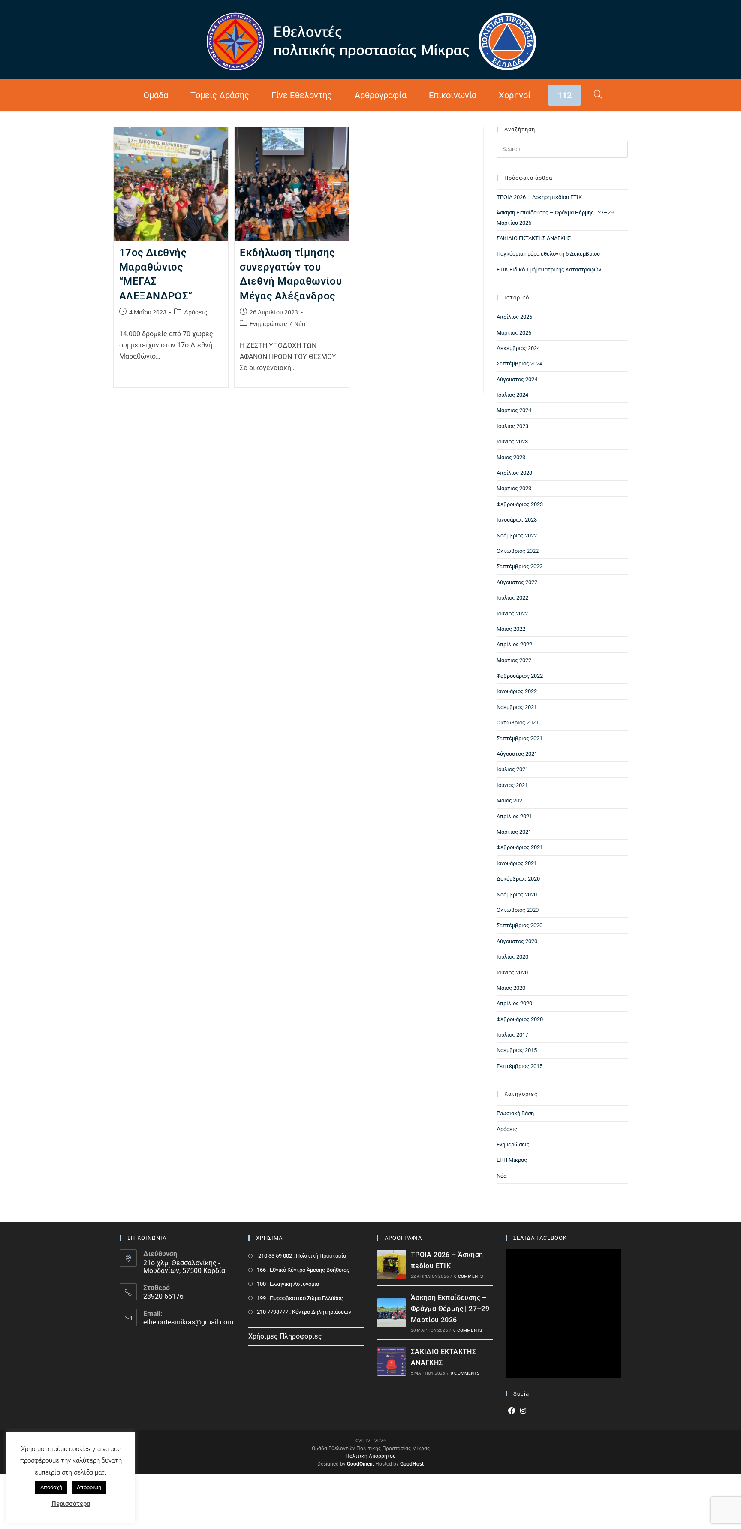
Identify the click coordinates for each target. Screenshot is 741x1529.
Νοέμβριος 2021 (517, 707)
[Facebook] (511, 1411)
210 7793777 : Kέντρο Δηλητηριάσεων (304, 1312)
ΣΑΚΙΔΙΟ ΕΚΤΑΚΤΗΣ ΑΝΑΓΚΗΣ (534, 238)
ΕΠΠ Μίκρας (512, 1160)
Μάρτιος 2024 (514, 410)
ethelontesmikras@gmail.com (188, 1322)
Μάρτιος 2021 (514, 832)
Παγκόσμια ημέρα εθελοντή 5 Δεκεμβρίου (548, 253)
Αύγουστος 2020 (517, 941)
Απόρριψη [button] (89, 1487)
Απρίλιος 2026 (514, 317)
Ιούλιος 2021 (512, 769)
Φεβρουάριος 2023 (520, 504)
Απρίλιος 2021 (514, 816)
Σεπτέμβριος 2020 (519, 925)
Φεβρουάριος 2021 (520, 847)
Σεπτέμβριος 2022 (519, 566)
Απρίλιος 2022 (514, 644)
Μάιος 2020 (511, 988)
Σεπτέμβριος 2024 (519, 363)
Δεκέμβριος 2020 (518, 878)
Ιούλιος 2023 (512, 426)
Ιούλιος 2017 (512, 1034)
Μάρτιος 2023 (514, 488)
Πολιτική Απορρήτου (371, 1456)
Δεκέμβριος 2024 (518, 348)
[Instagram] (523, 1411)
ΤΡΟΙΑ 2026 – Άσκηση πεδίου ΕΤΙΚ (539, 197)
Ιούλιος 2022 (512, 597)
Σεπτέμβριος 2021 (519, 738)
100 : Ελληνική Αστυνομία (288, 1284)
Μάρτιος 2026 (514, 332)
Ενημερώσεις (268, 323)
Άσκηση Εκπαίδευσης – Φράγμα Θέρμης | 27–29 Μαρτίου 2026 (450, 1309)
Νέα (299, 323)
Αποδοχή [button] (51, 1487)
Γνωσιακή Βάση (515, 1113)
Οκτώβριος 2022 (518, 551)
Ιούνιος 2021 (512, 785)
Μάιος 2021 (511, 800)
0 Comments (468, 1276)
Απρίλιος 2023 (514, 473)
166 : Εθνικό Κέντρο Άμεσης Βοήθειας (303, 1270)
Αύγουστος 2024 (517, 379)
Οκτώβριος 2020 (518, 910)
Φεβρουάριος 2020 (520, 1019)
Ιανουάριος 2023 (517, 519)
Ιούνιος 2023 (512, 441)
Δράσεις (196, 312)
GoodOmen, (360, 1464)
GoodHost (412, 1464)
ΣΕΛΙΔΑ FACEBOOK (540, 1238)
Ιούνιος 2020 (512, 972)
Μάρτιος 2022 (514, 660)
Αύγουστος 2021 (517, 754)
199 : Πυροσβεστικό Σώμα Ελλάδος (300, 1298)
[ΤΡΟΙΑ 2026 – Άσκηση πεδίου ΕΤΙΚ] (391, 1264)
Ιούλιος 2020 (512, 956)
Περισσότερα (70, 1504)
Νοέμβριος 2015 (517, 1050)
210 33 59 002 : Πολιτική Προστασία (301, 1255)
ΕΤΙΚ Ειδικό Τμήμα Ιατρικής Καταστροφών (549, 269)
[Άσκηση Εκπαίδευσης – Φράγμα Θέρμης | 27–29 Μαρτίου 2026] (391, 1312)
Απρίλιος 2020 (514, 1003)
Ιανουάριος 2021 (517, 863)
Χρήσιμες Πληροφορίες (285, 1336)
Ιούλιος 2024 (512, 395)
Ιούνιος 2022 (512, 613)
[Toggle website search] (598, 95)
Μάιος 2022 (511, 629)
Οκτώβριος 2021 (518, 722)
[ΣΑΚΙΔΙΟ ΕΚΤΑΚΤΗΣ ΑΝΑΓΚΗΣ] (391, 1361)
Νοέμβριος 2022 (517, 535)
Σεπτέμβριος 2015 (519, 1066)
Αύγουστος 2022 (517, 582)
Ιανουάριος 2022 (517, 691)
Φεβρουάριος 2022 (520, 676)
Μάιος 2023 (511, 457)
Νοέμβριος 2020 (517, 894)
